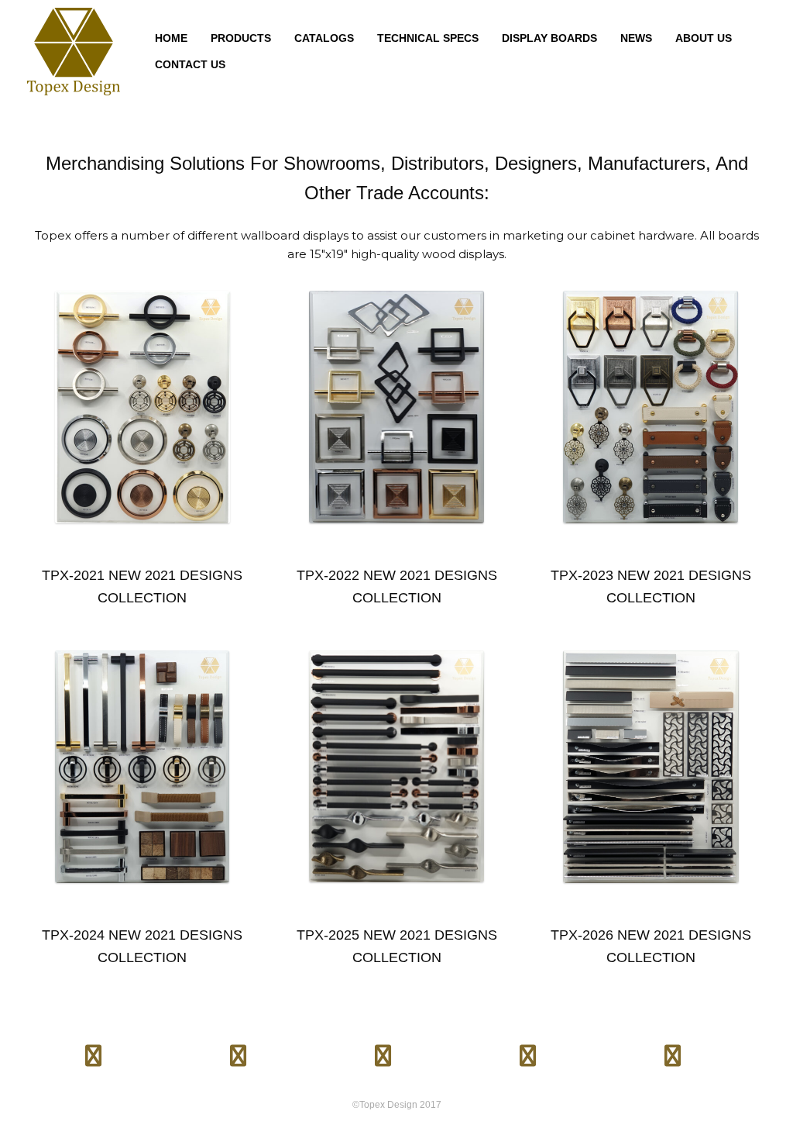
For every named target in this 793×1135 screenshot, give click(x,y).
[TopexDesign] (73, 51)
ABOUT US (703, 38)
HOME (171, 38)
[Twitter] (238, 1049)
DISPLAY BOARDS (549, 38)
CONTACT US (190, 64)
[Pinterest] (382, 1049)
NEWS (636, 38)
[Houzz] (527, 1049)
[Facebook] (93, 1049)
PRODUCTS (241, 38)
